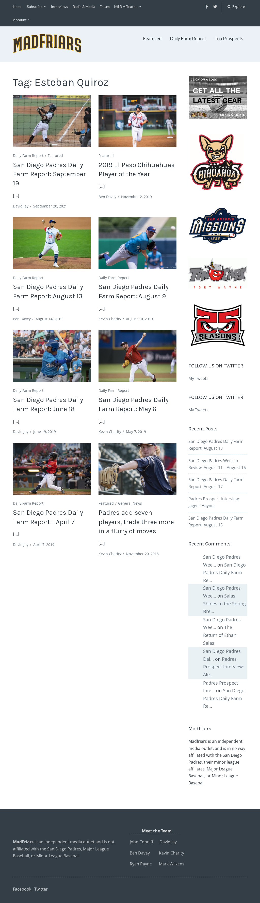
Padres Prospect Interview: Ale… (223, 667)
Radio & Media (84, 6)
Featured (152, 38)
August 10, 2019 (139, 318)
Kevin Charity (110, 318)
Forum (105, 6)
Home (17, 6)
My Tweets (198, 378)
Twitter (41, 889)
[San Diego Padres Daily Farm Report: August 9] (137, 243)
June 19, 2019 (44, 431)
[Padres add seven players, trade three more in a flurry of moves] (137, 469)
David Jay (20, 206)
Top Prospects (229, 38)
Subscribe (35, 6)
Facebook (22, 889)
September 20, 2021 (50, 206)
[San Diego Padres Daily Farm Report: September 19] (52, 121)
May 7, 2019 (136, 431)
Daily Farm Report (188, 38)
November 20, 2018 (142, 553)
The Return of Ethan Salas (219, 635)
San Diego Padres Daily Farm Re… (224, 572)
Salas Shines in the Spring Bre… (224, 603)
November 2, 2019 (136, 196)
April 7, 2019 (43, 544)
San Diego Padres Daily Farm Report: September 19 (49, 174)
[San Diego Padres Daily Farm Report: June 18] (52, 356)
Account (20, 20)
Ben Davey (107, 196)
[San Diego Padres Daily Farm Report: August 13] (52, 243)
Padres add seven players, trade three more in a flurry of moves (136, 522)
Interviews (59, 6)
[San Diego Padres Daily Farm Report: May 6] (137, 356)
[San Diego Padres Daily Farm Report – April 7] (52, 469)
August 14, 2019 (49, 318)
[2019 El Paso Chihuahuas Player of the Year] (137, 121)
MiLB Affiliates (125, 6)
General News (130, 503)
